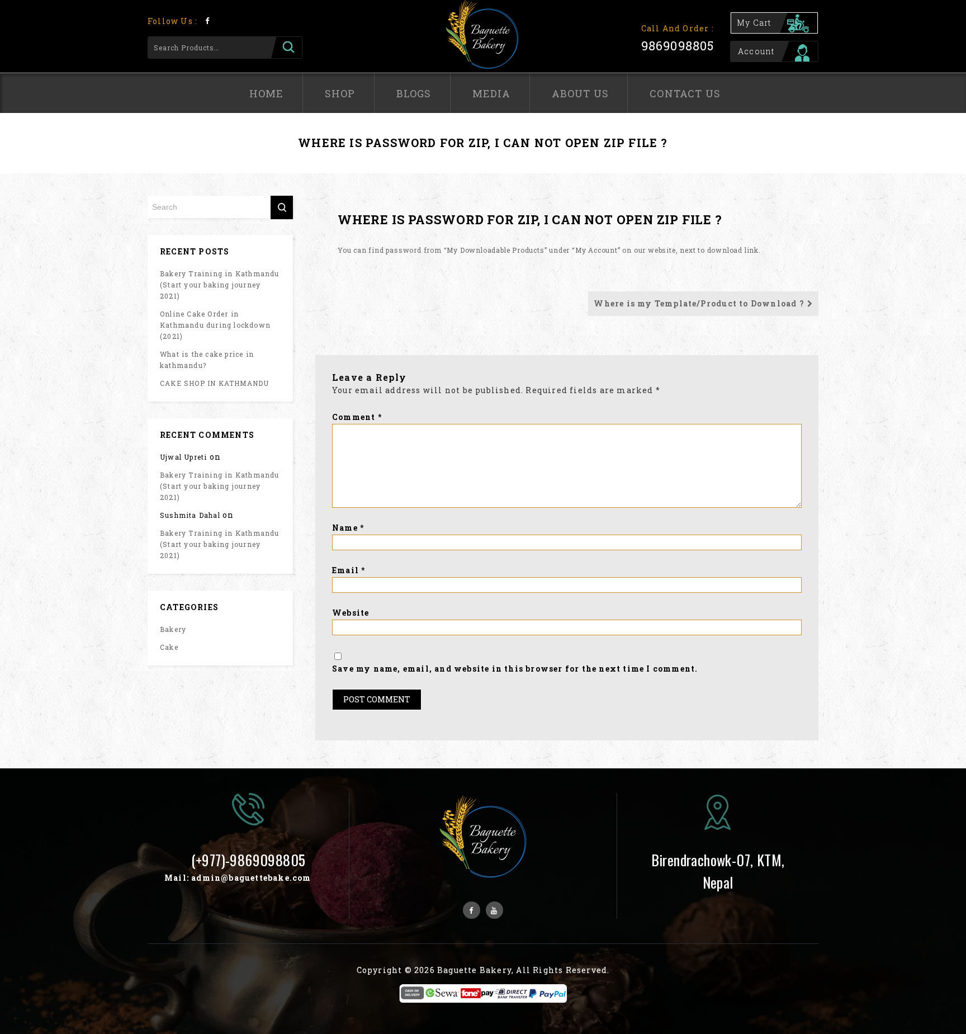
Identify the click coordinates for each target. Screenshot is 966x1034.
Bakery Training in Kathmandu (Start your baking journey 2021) (220, 284)
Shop (340, 93)
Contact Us (685, 93)
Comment (357, 417)
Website (350, 612)
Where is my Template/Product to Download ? (699, 303)
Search (286, 47)
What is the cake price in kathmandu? (207, 360)
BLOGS (414, 93)
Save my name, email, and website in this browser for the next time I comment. (515, 668)
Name (348, 527)
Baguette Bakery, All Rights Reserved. (523, 970)
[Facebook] (207, 20)
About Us (580, 93)
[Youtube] (494, 910)
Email (348, 570)
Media (491, 93)
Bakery (173, 629)
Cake (169, 647)
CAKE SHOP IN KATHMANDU (214, 383)
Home (266, 93)
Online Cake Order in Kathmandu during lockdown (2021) (215, 325)
